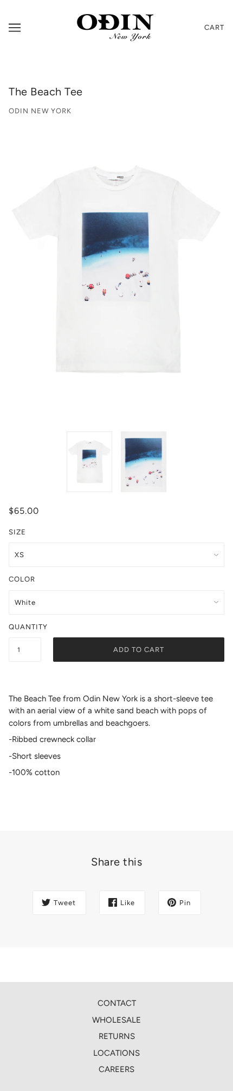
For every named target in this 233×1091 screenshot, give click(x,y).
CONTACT (117, 1003)
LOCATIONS (116, 1053)
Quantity (25, 627)
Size (17, 532)
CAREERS (116, 1069)
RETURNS (117, 1036)
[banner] (115, 27)
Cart (214, 27)
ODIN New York (40, 111)
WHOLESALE (116, 1020)
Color (22, 579)
